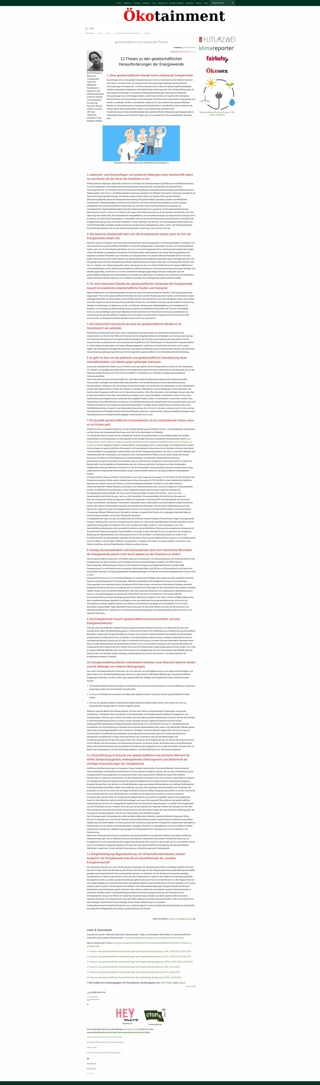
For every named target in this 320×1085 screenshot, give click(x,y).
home (154, 3)
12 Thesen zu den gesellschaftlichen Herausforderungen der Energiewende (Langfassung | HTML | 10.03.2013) (134, 961)
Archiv (100, 33)
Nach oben (91, 1068)
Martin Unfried (133, 1029)
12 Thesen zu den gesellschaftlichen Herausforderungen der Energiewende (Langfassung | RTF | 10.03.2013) (133, 956)
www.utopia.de (92, 997)
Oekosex (102, 1037)
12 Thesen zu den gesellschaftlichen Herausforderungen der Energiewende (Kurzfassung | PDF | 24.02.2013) (133, 967)
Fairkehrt (90, 1037)
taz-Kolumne (91, 1042)
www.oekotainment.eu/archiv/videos (134, 1032)
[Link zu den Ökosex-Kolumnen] (217, 70)
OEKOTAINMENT (90, 33)
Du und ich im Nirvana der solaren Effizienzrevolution (104, 1053)
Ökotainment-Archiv (102, 1042)
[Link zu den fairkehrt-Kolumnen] (217, 59)
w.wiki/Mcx (220, 114)
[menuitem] (119, 3)
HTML (108, 33)
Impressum (91, 1063)
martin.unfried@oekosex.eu (181, 919)
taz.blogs (137, 3)
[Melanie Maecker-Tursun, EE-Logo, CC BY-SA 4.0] (217, 94)
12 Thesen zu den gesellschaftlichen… (127, 33)
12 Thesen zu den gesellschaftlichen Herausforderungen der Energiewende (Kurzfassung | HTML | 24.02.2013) (134, 977)
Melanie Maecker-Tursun (210, 112)
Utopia (181, 982)
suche (206, 3)
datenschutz (162, 3)
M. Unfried (119, 1037)
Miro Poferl (167, 982)
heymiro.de (189, 986)
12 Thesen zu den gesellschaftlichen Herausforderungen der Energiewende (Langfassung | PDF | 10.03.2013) (133, 951)
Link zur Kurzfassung (189, 47)
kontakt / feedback (176, 3)
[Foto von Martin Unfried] (95, 61)
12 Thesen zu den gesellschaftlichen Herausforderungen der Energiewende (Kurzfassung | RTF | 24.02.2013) (133, 972)
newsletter (190, 3)
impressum (127, 3)
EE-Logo (224, 112)
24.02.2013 (147, 33)
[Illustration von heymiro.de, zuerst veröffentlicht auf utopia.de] (141, 143)
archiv (119, 3)
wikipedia (146, 3)
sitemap (199, 3)
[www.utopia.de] (155, 1015)
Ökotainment (110, 1037)
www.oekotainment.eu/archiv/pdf (101, 1032)
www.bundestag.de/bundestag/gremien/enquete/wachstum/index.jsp (154, 937)
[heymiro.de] (127, 1015)
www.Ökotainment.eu (117, 1042)
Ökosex (96, 1037)
